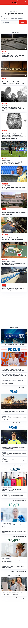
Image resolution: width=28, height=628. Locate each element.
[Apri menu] (2, 2)
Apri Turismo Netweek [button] (18, 500)
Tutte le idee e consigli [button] (18, 598)
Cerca (22, 22)
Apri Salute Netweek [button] (18, 536)
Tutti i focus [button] (21, 387)
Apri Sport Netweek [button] (18, 465)
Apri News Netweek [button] (18, 423)
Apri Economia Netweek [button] (17, 571)
